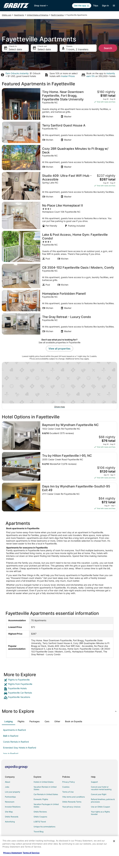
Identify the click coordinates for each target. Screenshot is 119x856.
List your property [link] (12, 792)
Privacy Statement (12, 852)
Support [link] (94, 782)
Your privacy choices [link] (71, 807)
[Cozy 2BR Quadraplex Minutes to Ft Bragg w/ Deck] (59, 157)
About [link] (7, 782)
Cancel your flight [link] (98, 794)
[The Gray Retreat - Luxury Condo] (59, 324)
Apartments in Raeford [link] (14, 730)
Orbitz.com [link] (6, 15)
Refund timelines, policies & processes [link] (103, 800)
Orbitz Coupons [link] (40, 816)
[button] (59, 711)
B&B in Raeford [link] (10, 735)
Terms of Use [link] (68, 792)
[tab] (8, 721)
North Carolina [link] (57, 15)
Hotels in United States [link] (43, 782)
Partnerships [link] (10, 797)
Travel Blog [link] (38, 831)
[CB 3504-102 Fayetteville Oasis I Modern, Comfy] (59, 276)
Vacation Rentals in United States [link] (45, 788)
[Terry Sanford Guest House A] (59, 132)
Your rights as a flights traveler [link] (100, 813)
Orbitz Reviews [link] (40, 812)
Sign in (105, 5)
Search (108, 48)
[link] (59, 680)
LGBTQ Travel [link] (40, 821)
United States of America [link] (37, 15)
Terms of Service (31, 852)
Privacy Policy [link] (68, 782)
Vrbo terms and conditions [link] (73, 797)
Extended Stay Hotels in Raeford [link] (19, 747)
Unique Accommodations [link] (44, 826)
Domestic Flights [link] (41, 799)
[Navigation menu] (114, 5)
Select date (15, 49)
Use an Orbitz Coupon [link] (100, 807)
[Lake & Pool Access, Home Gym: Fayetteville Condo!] (59, 246)
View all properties (59, 348)
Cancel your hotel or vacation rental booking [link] (101, 788)
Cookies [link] (65, 787)
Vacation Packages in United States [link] (46, 805)
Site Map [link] (9, 812)
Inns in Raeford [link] (10, 753)
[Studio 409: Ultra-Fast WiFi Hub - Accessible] (59, 186)
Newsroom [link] (9, 802)
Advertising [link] (10, 821)
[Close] (114, 841)
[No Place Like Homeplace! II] (59, 215)
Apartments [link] (19, 15)
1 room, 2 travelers (77, 49)
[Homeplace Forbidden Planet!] (59, 300)
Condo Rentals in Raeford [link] (16, 741)
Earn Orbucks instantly (17, 73)
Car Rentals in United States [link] (46, 794)
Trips (95, 5)
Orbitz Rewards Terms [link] (71, 802)
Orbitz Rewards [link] (11, 816)
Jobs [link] (7, 787)
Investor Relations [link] (12, 807)
